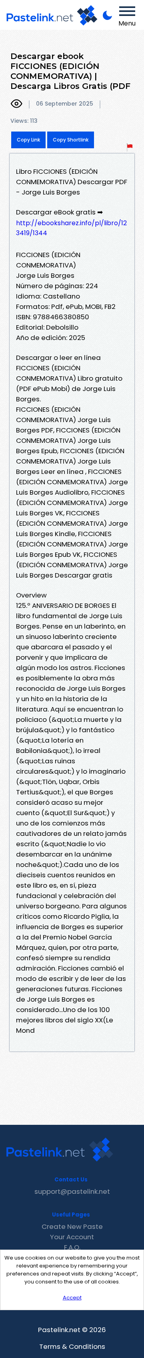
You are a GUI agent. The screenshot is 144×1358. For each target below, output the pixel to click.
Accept (72, 1297)
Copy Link (28, 139)
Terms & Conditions (72, 1346)
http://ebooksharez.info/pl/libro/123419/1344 (71, 228)
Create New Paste (72, 1226)
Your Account (72, 1237)
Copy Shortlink (70, 139)
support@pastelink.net (72, 1191)
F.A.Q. (72, 1247)
